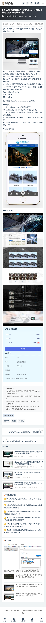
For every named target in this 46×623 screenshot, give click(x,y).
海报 (14, 421)
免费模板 (23, 621)
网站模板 (19, 24)
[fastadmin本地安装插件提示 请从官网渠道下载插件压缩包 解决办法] (9, 576)
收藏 (7, 421)
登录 (37, 3)
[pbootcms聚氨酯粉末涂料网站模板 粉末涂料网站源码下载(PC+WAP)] (8, 487)
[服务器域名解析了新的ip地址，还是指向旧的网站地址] (23, 557)
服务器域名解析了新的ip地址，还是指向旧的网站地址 (21, 571)
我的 (32, 621)
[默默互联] (3, 16)
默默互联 (16, 610)
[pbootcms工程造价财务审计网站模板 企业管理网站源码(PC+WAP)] (8, 454)
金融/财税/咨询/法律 (20, 456)
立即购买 (23, 349)
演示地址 (22, 362)
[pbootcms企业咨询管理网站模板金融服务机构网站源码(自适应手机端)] (8, 464)
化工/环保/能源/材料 (11, 16)
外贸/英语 (17, 477)
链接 (22, 421)
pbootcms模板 (28, 24)
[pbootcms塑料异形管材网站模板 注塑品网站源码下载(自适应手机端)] (9, 598)
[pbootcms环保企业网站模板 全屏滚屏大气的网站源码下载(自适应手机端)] (9, 589)
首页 (12, 24)
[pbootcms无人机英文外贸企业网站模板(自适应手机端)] (8, 475)
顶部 (41, 621)
